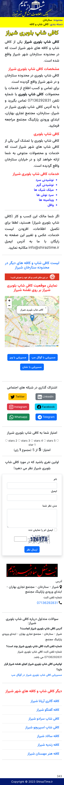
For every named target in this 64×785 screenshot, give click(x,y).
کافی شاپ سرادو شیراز (44, 718)
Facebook (48, 406)
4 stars (38, 440)
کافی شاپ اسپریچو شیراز (42, 727)
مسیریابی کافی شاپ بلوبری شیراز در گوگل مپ (36, 674)
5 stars (51, 440)
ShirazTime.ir (44, 781)
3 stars (25, 440)
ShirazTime (50, 345)
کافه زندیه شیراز (48, 744)
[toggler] (5, 3)
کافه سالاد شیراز (48, 736)
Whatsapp (20, 417)
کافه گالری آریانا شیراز (45, 701)
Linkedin (47, 396)
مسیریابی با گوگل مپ (43, 357)
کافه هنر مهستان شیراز (43, 753)
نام (55, 479)
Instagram (20, 406)
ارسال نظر (32, 549)
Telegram (48, 417)
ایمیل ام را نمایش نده (41, 530)
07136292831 (47, 603)
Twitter (20, 396)
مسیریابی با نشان (32, 367)
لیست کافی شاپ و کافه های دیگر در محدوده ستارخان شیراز (32, 264)
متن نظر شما (49, 505)
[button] (32, 318)
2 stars (12, 440)
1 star (32, 444)
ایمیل (54, 491)
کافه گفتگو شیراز (48, 710)
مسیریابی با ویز (18, 357)
